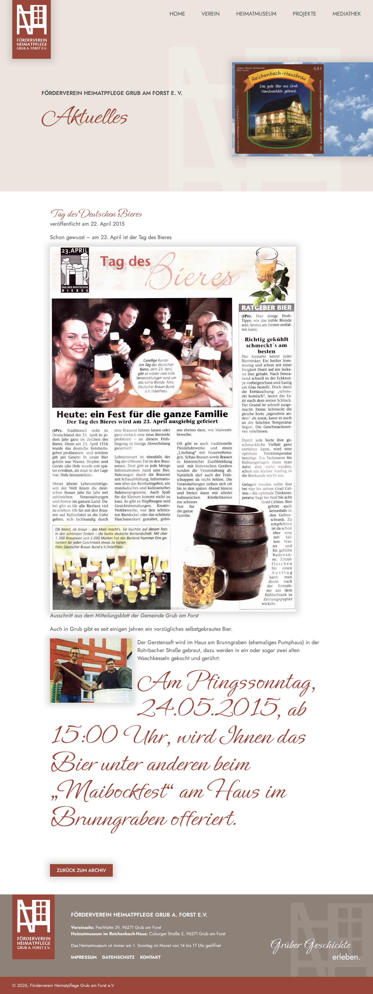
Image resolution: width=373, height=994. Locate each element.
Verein (211, 14)
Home (177, 14)
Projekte (304, 14)
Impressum (84, 957)
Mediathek (347, 14)
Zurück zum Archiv (81, 870)
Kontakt (150, 957)
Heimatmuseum (256, 14)
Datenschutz (118, 957)
